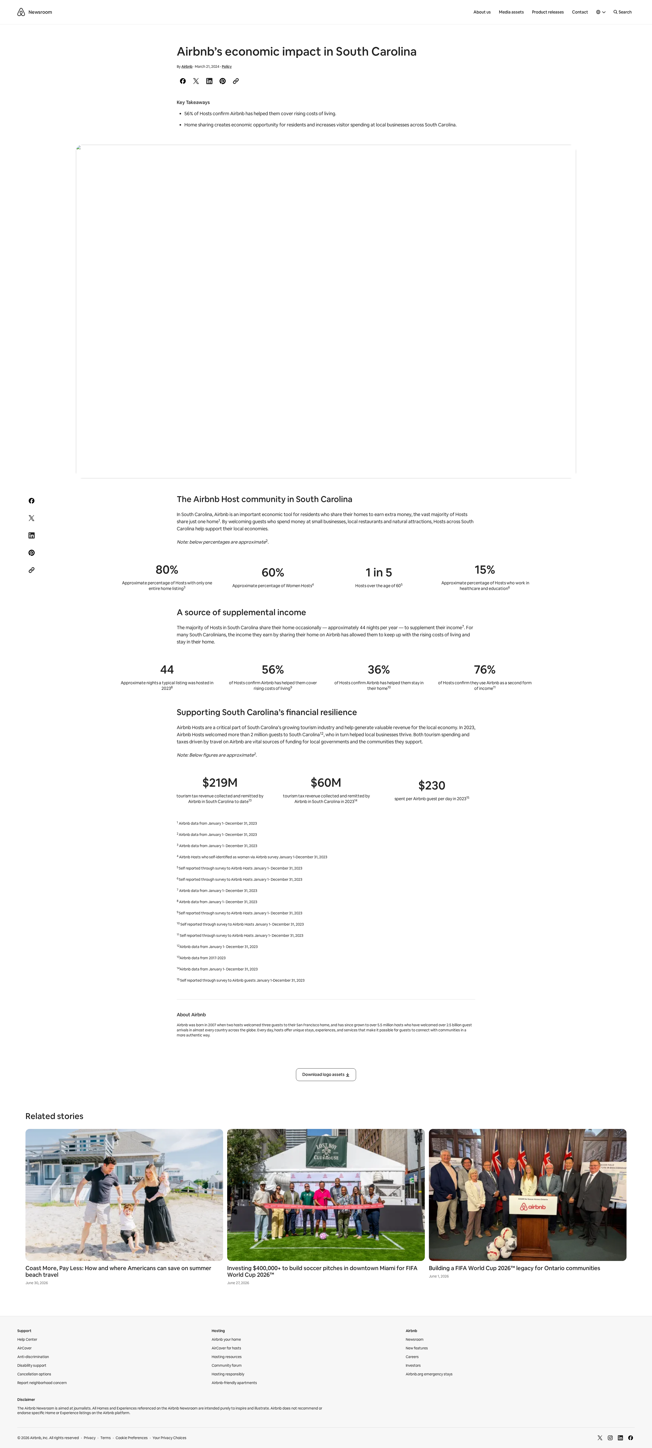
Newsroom (40, 12)
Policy (227, 66)
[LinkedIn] (620, 1438)
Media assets (511, 12)
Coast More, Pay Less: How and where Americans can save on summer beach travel (118, 1272)
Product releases (548, 12)
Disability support (31, 1365)
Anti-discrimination (33, 1356)
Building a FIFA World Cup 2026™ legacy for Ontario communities (514, 1268)
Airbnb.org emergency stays (429, 1374)
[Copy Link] (236, 81)
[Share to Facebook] (183, 81)
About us (482, 12)
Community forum (227, 1365)
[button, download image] (565, 156)
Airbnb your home (226, 1339)
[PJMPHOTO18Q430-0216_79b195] (326, 311)
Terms (105, 1438)
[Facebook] (631, 1438)
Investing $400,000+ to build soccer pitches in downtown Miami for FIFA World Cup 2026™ (322, 1272)
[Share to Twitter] (196, 81)
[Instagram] (610, 1438)
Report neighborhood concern (42, 1382)
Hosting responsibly (228, 1374)
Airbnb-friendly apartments (234, 1382)
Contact (580, 12)
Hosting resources (227, 1356)
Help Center (27, 1339)
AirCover (24, 1348)
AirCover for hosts (226, 1348)
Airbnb (187, 66)
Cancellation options (34, 1374)
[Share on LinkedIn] (209, 81)
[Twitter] (600, 1438)
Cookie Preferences (132, 1438)
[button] (601, 12)
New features (417, 1348)
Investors (413, 1365)
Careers (412, 1356)
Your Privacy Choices (169, 1438)
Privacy (90, 1438)
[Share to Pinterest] (222, 81)
